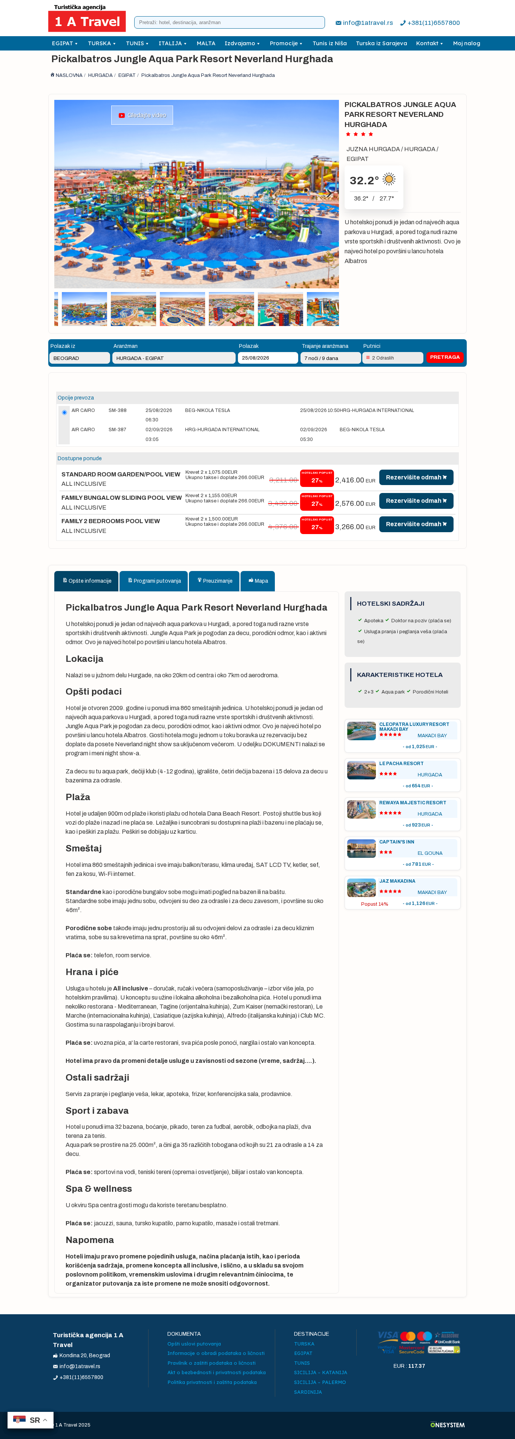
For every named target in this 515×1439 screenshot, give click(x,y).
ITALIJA (170, 43)
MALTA (206, 43)
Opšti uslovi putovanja (194, 1344)
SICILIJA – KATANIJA (320, 1372)
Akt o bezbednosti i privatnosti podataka (216, 1372)
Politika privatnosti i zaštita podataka (212, 1382)
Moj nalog (466, 43)
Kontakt (427, 43)
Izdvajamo (240, 43)
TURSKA (99, 43)
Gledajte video (146, 115)
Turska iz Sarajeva (381, 43)
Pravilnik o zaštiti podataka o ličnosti (211, 1363)
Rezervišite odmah (413, 477)
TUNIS (135, 43)
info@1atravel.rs (368, 22)
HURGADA (419, 149)
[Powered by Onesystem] (448, 1425)
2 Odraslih (383, 358)
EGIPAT (62, 43)
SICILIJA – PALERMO (320, 1382)
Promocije (284, 43)
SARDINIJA (308, 1392)
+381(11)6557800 (434, 22)
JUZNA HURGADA (373, 149)
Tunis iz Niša (330, 43)
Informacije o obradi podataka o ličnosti (216, 1353)
